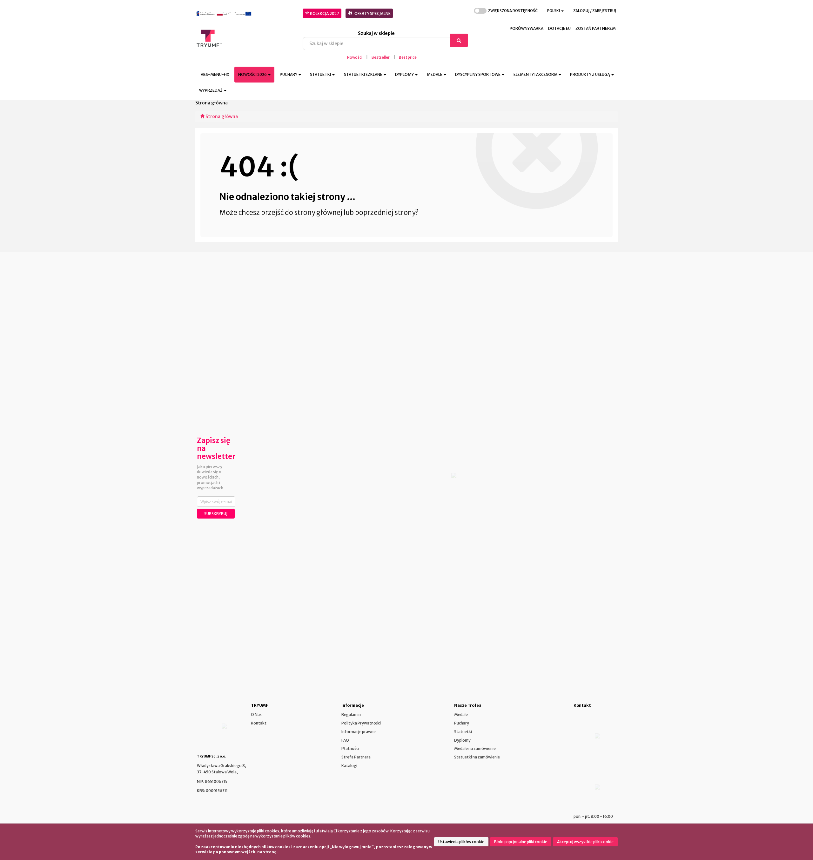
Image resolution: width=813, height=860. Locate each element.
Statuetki (463, 731)
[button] (555, 11)
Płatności (350, 748)
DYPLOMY (404, 74)
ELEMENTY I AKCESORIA (536, 74)
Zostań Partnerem (595, 28)
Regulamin (351, 714)
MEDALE (435, 74)
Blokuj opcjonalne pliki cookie (520, 841)
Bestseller (381, 57)
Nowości (354, 57)
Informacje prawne (358, 731)
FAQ (345, 740)
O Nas (256, 714)
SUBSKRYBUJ (215, 513)
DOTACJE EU (559, 28)
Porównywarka (526, 28)
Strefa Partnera (356, 757)
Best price (408, 57)
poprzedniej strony (385, 212)
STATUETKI (321, 74)
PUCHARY (289, 74)
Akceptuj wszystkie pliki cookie (585, 841)
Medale (461, 714)
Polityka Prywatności (361, 723)
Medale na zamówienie (475, 748)
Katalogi (349, 765)
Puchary (461, 723)
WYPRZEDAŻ (211, 90)
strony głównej (318, 212)
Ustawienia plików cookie (461, 841)
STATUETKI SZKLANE (363, 74)
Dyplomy (462, 740)
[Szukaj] (459, 40)
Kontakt (258, 723)
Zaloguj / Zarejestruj (594, 11)
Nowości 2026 (252, 74)
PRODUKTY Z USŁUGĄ (590, 74)
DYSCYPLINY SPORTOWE (478, 74)
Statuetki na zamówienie (477, 757)
